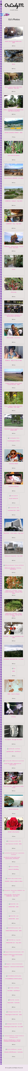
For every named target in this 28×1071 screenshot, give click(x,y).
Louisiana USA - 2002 (13, 510)
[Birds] (13, 56)
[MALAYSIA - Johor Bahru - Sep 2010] (13, 525)
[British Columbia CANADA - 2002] (13, 124)
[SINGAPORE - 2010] (13, 916)
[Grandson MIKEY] (13, 455)
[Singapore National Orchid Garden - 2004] (14, 952)
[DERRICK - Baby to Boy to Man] (13, 352)
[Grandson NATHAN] (13, 478)
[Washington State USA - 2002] (13, 1011)
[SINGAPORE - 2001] (13, 903)
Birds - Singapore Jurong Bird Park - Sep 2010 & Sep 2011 (13, 110)
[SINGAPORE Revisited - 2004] (14, 928)
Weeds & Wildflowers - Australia (14, 1052)
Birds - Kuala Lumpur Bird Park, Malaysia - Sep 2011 (13, 87)
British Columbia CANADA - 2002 (13, 132)
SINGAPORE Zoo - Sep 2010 (13, 942)
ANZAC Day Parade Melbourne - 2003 (13, 42)
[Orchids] (13, 708)
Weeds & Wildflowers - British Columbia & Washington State (12, 1040)
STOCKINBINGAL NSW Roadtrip (13, 978)
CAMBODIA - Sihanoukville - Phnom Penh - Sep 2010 (13, 247)
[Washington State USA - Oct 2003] (13, 1023)
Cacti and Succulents (14, 155)
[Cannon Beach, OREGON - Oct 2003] (13, 169)
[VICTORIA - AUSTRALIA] (13, 987)
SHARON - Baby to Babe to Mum (13, 881)
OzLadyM (14, 5)
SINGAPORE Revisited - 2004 (13, 930)
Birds (13, 64)
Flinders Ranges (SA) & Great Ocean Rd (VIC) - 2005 (13, 384)
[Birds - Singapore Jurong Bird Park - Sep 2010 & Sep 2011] (13, 101)
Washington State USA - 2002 (14, 1014)
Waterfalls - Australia (14, 1002)
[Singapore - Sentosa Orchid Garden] (13, 963)
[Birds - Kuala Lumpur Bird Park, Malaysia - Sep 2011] (13, 78)
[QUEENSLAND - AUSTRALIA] (13, 748)
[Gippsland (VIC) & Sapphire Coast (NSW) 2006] (13, 420)
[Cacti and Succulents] (13, 147)
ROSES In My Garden (13, 832)
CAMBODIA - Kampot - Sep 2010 (13, 201)
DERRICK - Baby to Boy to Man (13, 360)
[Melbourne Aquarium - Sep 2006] (13, 547)
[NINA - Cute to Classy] (13, 685)
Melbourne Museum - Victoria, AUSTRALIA (13, 568)
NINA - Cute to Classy (14, 694)
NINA (13, 671)
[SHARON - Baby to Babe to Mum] (13, 878)
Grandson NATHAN (14, 486)
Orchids (13, 716)
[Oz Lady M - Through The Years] (13, 731)
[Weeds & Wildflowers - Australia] (14, 1049)
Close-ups (13, 292)
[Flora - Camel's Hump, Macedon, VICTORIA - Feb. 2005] (13, 397)
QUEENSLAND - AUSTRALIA (14, 751)
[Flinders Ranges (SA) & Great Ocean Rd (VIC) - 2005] (13, 375)
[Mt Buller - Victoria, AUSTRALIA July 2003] (13, 628)
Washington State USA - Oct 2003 (13, 1026)
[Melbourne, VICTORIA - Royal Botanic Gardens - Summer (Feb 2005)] (13, 582)
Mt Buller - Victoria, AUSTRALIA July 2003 (13, 637)
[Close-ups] (13, 283)
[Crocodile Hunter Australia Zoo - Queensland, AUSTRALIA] (13, 306)
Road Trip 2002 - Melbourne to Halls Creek (14, 787)
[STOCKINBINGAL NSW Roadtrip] (13, 975)
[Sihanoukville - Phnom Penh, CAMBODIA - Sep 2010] (14, 891)
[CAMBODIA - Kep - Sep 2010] (13, 215)
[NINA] (13, 668)
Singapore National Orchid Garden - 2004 (13, 955)
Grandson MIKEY (13, 463)
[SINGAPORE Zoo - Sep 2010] (13, 939)
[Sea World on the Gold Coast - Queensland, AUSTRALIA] (14, 853)
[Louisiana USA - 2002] (13, 507)
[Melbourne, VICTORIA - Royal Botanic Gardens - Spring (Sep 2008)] (13, 605)
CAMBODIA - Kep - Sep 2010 (13, 223)
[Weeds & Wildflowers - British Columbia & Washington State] (14, 1036)
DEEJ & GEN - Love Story (13, 337)
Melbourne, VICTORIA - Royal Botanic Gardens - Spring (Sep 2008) (13, 615)
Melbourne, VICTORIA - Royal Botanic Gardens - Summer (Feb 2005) (14, 592)
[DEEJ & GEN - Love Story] (13, 329)
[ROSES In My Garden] (13, 823)
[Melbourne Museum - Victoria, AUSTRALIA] (14, 565)
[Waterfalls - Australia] (13, 999)
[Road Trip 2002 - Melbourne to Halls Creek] (13, 778)
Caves (13, 269)
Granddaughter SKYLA (13, 441)
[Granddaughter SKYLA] (13, 438)
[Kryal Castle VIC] (13, 495)
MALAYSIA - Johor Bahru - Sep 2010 (13, 533)
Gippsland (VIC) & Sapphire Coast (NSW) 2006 (13, 429)
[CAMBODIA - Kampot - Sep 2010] (13, 192)
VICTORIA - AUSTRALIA (14, 990)
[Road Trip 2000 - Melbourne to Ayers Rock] (13, 760)
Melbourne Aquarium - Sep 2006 (14, 556)
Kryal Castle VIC (13, 498)
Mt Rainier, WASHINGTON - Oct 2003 (13, 659)
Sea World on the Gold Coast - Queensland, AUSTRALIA (12, 858)
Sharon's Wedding (14, 869)
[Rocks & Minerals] (13, 800)
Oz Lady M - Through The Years (13, 739)
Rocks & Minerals (13, 809)
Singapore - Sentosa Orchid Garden (14, 966)
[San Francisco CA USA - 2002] (14, 841)
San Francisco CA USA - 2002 (14, 844)
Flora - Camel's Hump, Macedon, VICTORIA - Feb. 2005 (14, 407)
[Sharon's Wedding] (13, 866)
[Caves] (13, 261)
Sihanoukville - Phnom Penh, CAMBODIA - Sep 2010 (12, 895)
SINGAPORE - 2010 (14, 918)
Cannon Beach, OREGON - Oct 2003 (13, 178)
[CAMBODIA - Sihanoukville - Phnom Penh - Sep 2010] (13, 238)
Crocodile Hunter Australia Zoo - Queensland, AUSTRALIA (14, 315)
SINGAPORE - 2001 (14, 906)
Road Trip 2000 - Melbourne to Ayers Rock (12, 764)
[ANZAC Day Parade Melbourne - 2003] (13, 33)
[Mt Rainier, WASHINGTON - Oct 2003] (13, 650)
